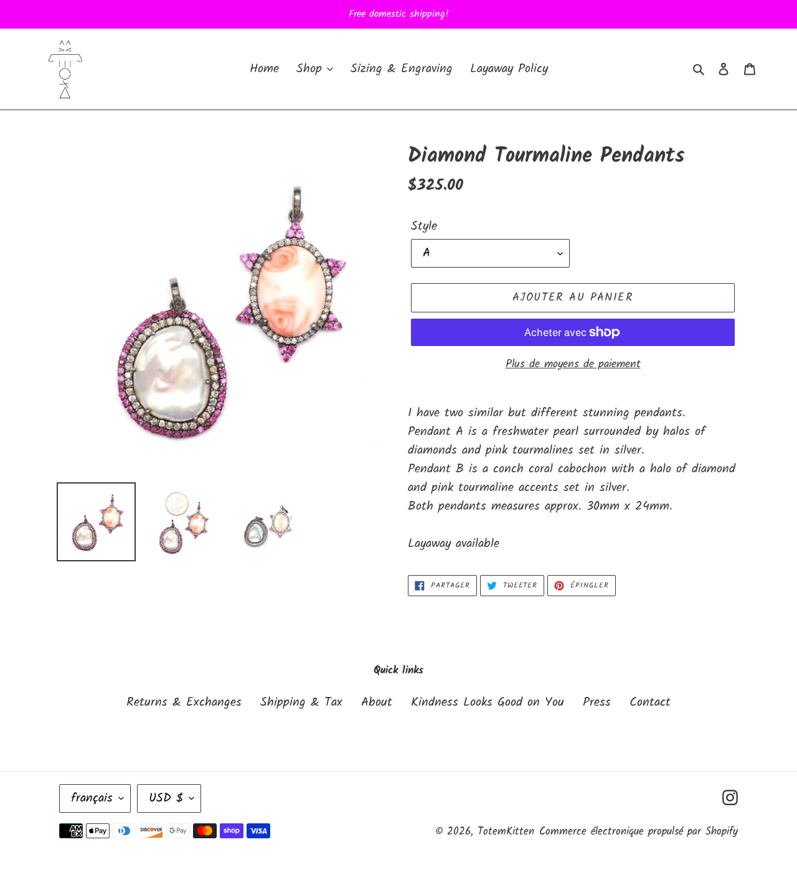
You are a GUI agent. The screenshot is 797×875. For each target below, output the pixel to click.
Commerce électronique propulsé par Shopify (638, 831)
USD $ (166, 798)
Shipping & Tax (301, 703)
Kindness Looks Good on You (487, 703)
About (376, 703)
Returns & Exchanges (184, 703)
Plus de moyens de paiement (573, 364)
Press (597, 703)
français (92, 798)
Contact (650, 703)
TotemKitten (506, 831)
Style (424, 226)
